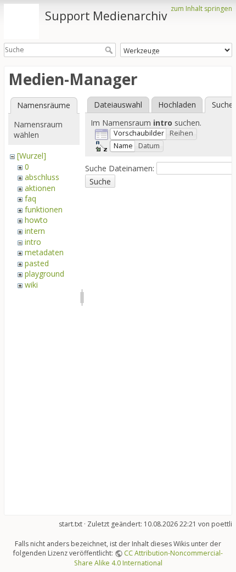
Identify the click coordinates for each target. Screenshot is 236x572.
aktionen (40, 188)
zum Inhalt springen (201, 8)
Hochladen (177, 104)
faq (30, 198)
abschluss (42, 177)
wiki (31, 284)
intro (33, 242)
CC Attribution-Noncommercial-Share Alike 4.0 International (148, 557)
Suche (110, 50)
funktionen (44, 209)
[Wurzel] (31, 155)
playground (44, 273)
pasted (37, 263)
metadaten (44, 252)
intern (35, 231)
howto (36, 220)
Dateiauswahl (118, 104)
